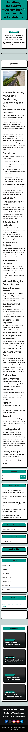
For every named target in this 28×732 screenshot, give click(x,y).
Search (14, 472)
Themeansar (14, 729)
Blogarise (22, 727)
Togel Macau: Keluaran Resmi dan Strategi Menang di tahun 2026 (14, 37)
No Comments (14, 44)
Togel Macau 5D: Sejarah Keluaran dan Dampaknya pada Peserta (13, 696)
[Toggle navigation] (3, 10)
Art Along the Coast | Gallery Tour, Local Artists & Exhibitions (13, 9)
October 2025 (6, 590)
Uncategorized (14, 31)
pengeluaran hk (6, 613)
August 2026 (6, 565)
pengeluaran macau (13, 604)
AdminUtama (9, 42)
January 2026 (6, 581)
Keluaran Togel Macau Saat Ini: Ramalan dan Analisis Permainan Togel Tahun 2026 (14, 503)
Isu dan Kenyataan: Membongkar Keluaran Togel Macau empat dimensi (12, 645)
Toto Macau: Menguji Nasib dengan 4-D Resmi (14, 661)
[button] (25, 38)
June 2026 (5, 573)
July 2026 (5, 569)
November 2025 (7, 586)
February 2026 (6, 577)
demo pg (4, 604)
